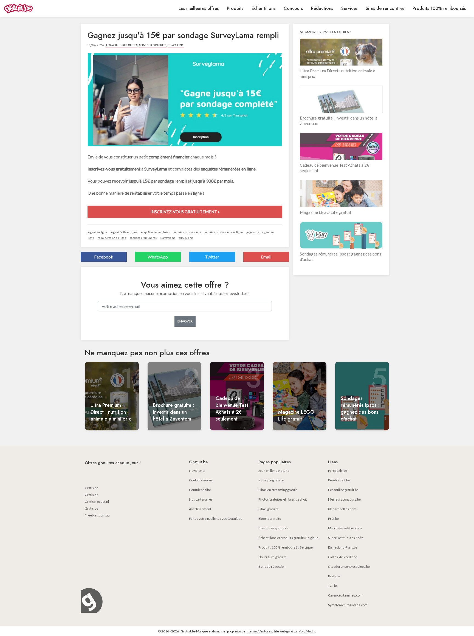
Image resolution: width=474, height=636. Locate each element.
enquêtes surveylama (187, 232)
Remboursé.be (339, 480)
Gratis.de (91, 495)
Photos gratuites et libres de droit (282, 499)
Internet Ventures (259, 631)
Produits (235, 8)
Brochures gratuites (273, 528)
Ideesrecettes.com (342, 509)
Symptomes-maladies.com (348, 605)
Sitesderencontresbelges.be (349, 566)
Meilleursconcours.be (344, 499)
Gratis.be (91, 488)
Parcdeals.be (337, 471)
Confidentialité (200, 490)
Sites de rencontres (385, 8)
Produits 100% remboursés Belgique (285, 547)
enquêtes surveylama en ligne (223, 232)
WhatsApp (158, 256)
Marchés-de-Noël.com (345, 528)
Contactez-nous (201, 480)
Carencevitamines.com (345, 595)
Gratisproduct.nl (97, 501)
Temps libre (176, 45)
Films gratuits (268, 509)
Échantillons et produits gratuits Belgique (288, 538)
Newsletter (197, 471)
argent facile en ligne (124, 232)
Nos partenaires (201, 499)
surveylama (186, 237)
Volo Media (307, 631)
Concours (293, 8)
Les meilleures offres (199, 8)
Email (266, 256)
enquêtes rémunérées (155, 232)
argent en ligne (97, 232)
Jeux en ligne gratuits (273, 471)
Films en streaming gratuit (277, 490)
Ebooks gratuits (269, 518)
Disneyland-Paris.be (342, 547)
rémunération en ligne (112, 237)
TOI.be (333, 586)
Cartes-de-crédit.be (342, 557)
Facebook (103, 256)
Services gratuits (152, 45)
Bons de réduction (272, 566)
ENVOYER (185, 321)
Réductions (322, 8)
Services (349, 8)
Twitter (212, 256)
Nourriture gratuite (272, 557)
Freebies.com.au (97, 515)
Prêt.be (333, 518)
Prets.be (334, 576)
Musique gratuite (271, 480)
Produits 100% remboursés (439, 8)
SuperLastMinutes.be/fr (345, 538)
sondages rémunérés (143, 237)
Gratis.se (91, 508)
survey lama (167, 237)
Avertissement (200, 509)
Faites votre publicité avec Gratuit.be (215, 518)
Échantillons (263, 8)
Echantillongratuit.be (343, 490)
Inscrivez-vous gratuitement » (185, 211)
